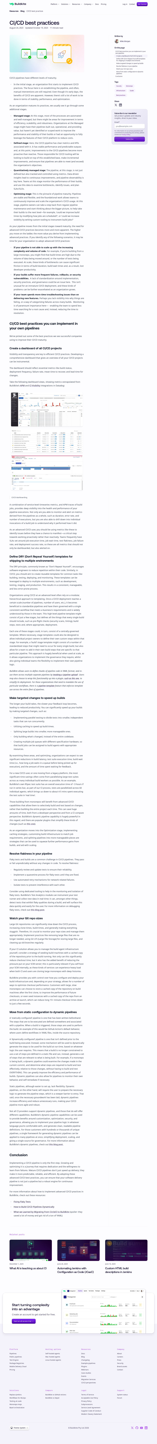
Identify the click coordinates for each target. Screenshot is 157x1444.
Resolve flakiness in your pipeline (126, 66)
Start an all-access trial (22, 1321)
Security (118, 86)
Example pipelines (88, 1363)
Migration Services (88, 1379)
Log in (125, 4)
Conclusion (118, 76)
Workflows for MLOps (18, 1398)
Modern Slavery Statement (91, 1414)
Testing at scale (15, 1401)
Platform (54, 4)
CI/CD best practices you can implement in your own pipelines (130, 52)
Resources (76, 4)
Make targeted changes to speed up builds (129, 63)
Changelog (85, 1360)
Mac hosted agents (52, 1357)
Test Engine (14, 1360)
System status (122, 1395)
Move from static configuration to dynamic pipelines (129, 72)
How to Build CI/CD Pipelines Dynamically (34, 1206)
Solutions (64, 4)
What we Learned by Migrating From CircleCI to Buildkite (41, 1211)
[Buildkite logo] (18, 4)
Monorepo (129, 86)
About (119, 1353)
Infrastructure (120, 91)
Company (87, 4)
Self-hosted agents (52, 1353)
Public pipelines (16, 1357)
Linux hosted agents (53, 1360)
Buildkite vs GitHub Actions (55, 1395)
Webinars (85, 1370)
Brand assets (122, 1366)
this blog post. (56, 1144)
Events (83, 1376)
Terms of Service (87, 1395)
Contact (132, 4)
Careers (120, 1357)
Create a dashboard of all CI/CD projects (129, 56)
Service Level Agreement (90, 1407)
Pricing (103, 4)
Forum (119, 1398)
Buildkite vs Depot (52, 1398)
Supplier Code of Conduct (91, 1411)
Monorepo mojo (16, 1404)
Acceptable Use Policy (89, 1398)
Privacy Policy (126, 134)
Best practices (120, 95)
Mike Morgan (125, 41)
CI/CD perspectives (88, 1383)
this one (31, 823)
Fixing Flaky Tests (22, 1201)
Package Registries (17, 1363)
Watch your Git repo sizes (124, 69)
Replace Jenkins (16, 1395)
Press (119, 1360)
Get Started (142, 4)
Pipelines (13, 1353)
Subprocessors (87, 1404)
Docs (97, 4)
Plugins (84, 1366)
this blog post (37, 909)
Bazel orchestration (17, 1407)
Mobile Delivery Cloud (18, 1366)
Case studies (86, 1373)
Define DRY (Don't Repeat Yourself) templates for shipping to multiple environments (130, 60)
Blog (22, 11)
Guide (132, 91)
